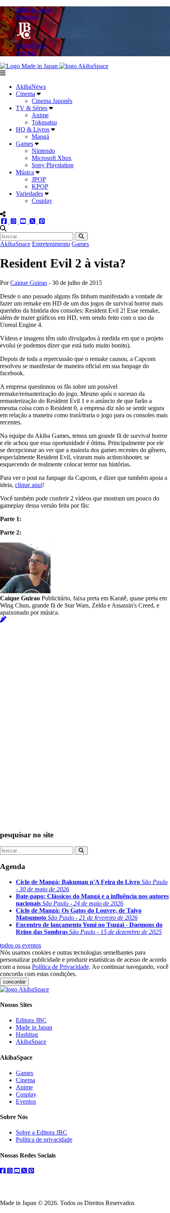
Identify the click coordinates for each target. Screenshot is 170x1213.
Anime (40, 115)
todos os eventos (20, 945)
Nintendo (43, 150)
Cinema (25, 93)
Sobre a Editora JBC (41, 1132)
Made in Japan (34, 1027)
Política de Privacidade (60, 966)
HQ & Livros (32, 129)
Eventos (26, 1101)
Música (25, 172)
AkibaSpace (15, 244)
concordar (14, 982)
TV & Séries (31, 108)
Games (24, 143)
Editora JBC (31, 1020)
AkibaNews (31, 86)
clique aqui (28, 484)
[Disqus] (85, 722)
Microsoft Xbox (52, 158)
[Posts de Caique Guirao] (3, 619)
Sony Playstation (53, 165)
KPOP (40, 186)
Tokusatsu (44, 122)
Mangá (40, 136)
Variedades (29, 193)
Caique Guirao (28, 282)
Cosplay (42, 200)
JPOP (39, 179)
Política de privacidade (44, 1139)
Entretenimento (51, 244)
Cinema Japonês (52, 100)
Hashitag (27, 1034)
